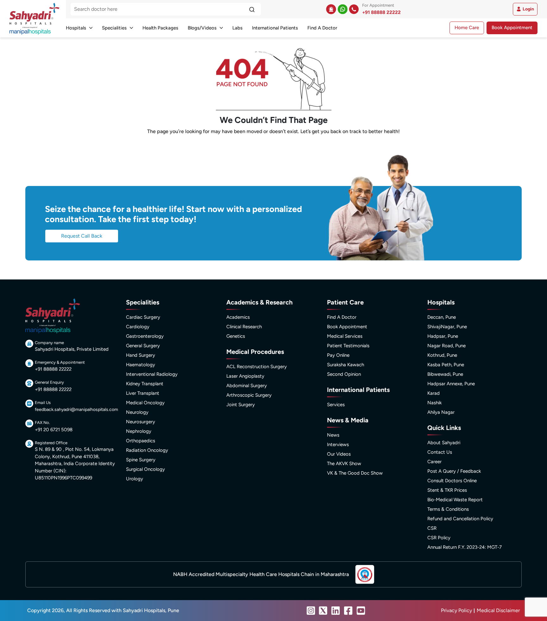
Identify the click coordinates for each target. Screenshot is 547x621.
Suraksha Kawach (345, 365)
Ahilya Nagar (441, 412)
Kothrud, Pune (442, 355)
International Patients (275, 28)
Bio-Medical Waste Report (455, 500)
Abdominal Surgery (246, 385)
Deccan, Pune (441, 317)
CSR (432, 528)
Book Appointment (512, 27)
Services (336, 404)
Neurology (137, 412)
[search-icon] (251, 9)
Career (434, 461)
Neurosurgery (140, 422)
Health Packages (160, 28)
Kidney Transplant (144, 384)
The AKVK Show (344, 463)
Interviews (338, 444)
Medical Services (344, 336)
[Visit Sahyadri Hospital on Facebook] (348, 610)
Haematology (140, 365)
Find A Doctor (322, 28)
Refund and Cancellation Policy (460, 519)
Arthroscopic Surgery (249, 395)
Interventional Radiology (152, 374)
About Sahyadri (443, 442)
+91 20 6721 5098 (53, 429)
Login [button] (528, 9)
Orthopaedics (140, 441)
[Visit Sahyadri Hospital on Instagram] (311, 610)
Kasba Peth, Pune (445, 365)
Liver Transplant (142, 393)
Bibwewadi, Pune (445, 374)
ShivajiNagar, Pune (447, 327)
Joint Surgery (240, 404)
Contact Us (439, 452)
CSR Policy (438, 538)
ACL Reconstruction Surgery (256, 366)
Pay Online (338, 355)
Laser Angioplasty (245, 376)
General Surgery (143, 346)
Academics (238, 317)
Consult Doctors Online (452, 480)
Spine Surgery (140, 460)
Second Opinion (344, 374)
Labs (237, 28)
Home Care (467, 27)
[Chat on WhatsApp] (342, 9)
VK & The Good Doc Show (355, 473)
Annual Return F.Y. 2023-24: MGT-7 (464, 547)
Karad (433, 393)
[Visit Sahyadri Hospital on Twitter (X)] (323, 610)
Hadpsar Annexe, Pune (451, 384)
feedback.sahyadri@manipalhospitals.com (76, 409)
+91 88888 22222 (381, 12)
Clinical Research (244, 327)
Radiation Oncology (147, 450)
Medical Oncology (145, 403)
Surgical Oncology (145, 469)
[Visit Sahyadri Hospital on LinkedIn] (335, 610)
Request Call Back (81, 236)
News (333, 435)
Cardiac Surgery (143, 317)
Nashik (434, 403)
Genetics (235, 336)
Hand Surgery (140, 355)
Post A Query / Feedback (454, 471)
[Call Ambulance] (331, 9)
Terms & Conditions (448, 509)
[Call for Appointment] (354, 9)
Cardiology (137, 327)
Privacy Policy (456, 610)
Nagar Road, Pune (446, 346)
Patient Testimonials (348, 346)
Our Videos (339, 454)
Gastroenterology (145, 336)
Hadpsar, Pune (442, 336)
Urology (134, 479)
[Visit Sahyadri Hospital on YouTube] (361, 610)
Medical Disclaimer (498, 610)
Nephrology (138, 431)
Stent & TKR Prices (447, 490)
